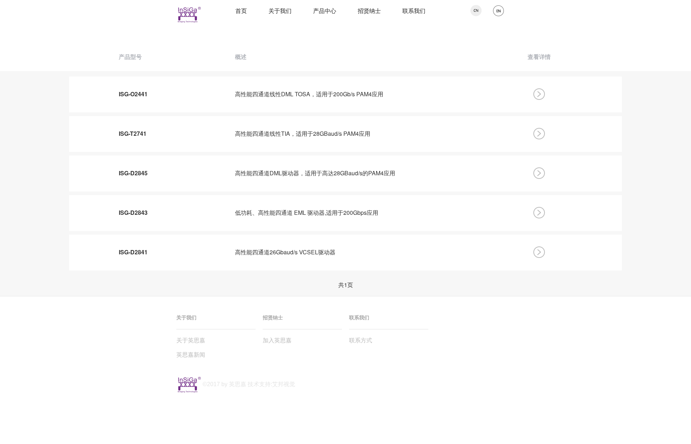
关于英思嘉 (190, 340)
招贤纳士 (369, 10)
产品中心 (324, 10)
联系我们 (413, 10)
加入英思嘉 (277, 340)
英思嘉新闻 (190, 354)
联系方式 (360, 340)
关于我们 (280, 10)
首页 (241, 10)
